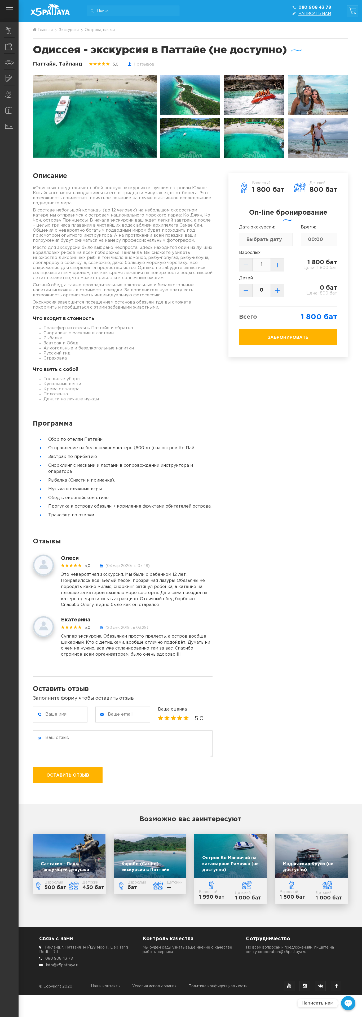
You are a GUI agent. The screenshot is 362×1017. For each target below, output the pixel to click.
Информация (9, 109)
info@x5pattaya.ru (63, 965)
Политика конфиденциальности (218, 986)
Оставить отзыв (67, 775)
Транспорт (9, 62)
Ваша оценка (172, 709)
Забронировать (288, 338)
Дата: (257, 227)
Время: (308, 227)
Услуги (9, 77)
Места (9, 93)
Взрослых (250, 253)
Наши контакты (105, 986)
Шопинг (9, 46)
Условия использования (154, 986)
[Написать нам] (348, 1003)
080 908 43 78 (59, 958)
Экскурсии (9, 30)
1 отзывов (144, 64)
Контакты (9, 125)
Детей (246, 278)
